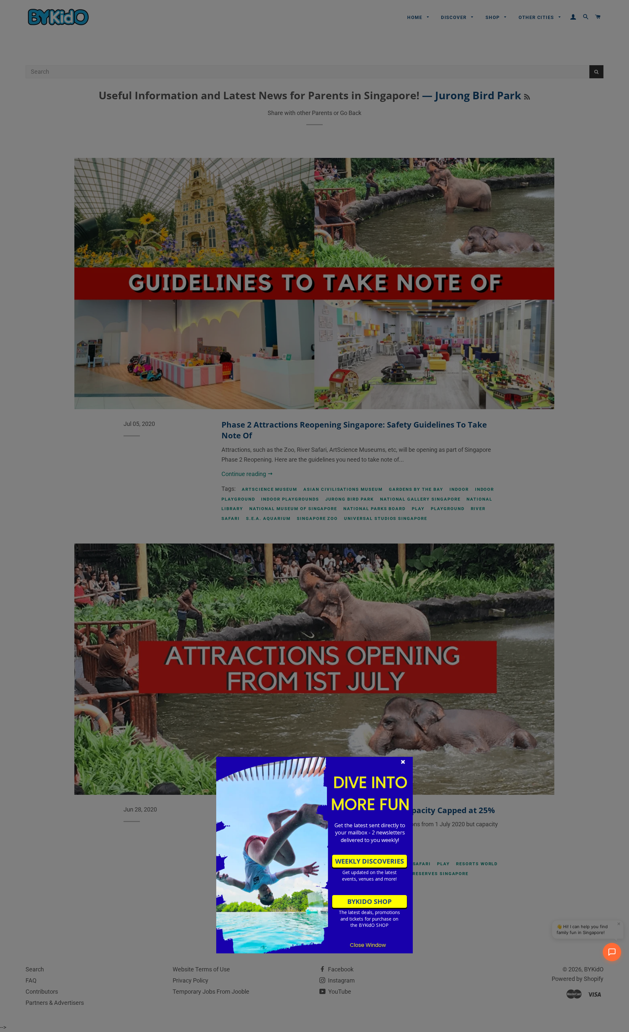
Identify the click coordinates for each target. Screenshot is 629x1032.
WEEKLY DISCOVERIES (369, 861)
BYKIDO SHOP (369, 901)
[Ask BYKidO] (612, 952)
